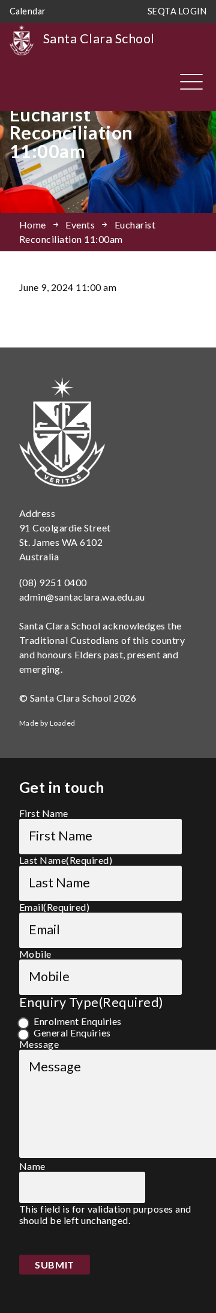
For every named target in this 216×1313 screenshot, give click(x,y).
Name (32, 1166)
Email (54, 907)
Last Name (65, 860)
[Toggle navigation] (191, 82)
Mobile (35, 954)
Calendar (28, 11)
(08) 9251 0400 (53, 582)
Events (80, 224)
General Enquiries (72, 1032)
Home (32, 224)
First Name (43, 813)
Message (39, 1044)
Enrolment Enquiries (77, 1021)
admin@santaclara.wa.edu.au (82, 596)
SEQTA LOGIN (177, 11)
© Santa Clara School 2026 (77, 697)
